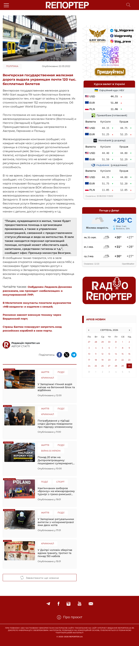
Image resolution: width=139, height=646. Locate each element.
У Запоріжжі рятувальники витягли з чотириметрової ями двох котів (56, 522)
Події (61, 372)
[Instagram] (68, 604)
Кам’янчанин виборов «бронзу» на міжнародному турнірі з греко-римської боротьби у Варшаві (56, 491)
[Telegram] (48, 604)
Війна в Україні (51, 450)
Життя (45, 372)
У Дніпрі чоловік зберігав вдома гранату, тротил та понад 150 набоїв (55, 553)
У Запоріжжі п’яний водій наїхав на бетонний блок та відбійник (56, 387)
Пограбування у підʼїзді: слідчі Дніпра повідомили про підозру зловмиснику (55, 423)
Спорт (60, 481)
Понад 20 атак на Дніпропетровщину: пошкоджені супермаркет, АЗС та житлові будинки (55, 460)
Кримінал (47, 377)
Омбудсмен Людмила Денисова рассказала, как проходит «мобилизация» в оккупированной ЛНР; (37, 290)
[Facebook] (58, 604)
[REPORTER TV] (79, 604)
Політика (12, 66)
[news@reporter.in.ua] (91, 604)
